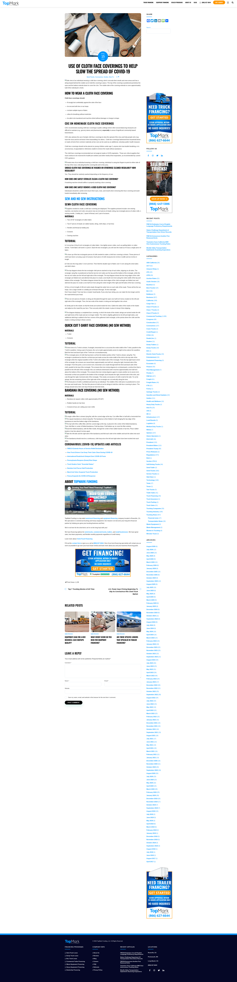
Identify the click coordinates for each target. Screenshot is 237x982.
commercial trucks (100, 532)
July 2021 (149, 738)
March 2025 (150, 600)
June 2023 (150, 666)
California (149, 300)
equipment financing (110, 518)
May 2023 (149, 669)
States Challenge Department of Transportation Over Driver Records (159, 231)
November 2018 (151, 839)
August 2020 (150, 773)
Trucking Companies (153, 508)
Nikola (148, 430)
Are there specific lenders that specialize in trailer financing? (127, 640)
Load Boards (151, 420)
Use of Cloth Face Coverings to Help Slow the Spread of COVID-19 (102, 68)
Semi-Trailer (150, 467)
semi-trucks (89, 532)
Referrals (96, 967)
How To (111, 77)
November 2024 (151, 612)
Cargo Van (150, 303)
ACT (148, 266)
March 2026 (150, 562)
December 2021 (151, 723)
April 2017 (149, 861)
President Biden (152, 445)
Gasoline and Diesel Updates (156, 395)
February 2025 (151, 603)
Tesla (148, 483)
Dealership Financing (73, 970)
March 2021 (150, 751)
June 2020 (150, 779)
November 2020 (151, 764)
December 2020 (151, 761)
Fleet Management (152, 370)
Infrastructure (151, 417)
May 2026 (149, 556)
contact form (76, 543)
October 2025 (151, 578)
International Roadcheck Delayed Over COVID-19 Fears (86, 456)
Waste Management (153, 527)
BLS (148, 291)
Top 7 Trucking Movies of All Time (81, 589)
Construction (151, 322)
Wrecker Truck (151, 534)
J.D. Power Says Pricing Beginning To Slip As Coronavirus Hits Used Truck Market (123, 591)
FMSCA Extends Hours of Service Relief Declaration (85, 448)
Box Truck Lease (71, 958)
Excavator (150, 363)
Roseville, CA (152, 952)
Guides (106, 77)
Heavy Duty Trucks (153, 404)
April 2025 (149, 597)
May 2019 (149, 820)
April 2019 (149, 824)
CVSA (148, 335)
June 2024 (150, 628)
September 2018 (152, 846)
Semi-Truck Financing (84, 539)
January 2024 (151, 644)
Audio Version (151, 281)
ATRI (148, 275)
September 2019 (152, 808)
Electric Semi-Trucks (153, 354)
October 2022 (151, 691)
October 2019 (151, 805)
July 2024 (149, 625)
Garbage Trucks (152, 392)
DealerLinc (150, 338)
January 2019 (151, 833)
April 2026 (149, 559)
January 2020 (151, 795)
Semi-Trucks (91, 77)
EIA (147, 351)
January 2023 (151, 682)
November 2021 (151, 726)
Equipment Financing (162, 2)
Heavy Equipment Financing (75, 967)
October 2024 (151, 616)
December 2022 (151, 685)
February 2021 (151, 754)
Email (106, 681)
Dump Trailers (151, 344)
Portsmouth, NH (153, 957)
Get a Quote (219, 2)
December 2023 (151, 647)
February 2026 (151, 565)
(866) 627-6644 (206, 2)
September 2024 (152, 619)
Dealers (149, 341)
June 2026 (150, 553)
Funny (148, 389)
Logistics (149, 423)
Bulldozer (149, 294)
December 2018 (151, 836)
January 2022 (151, 720)
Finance (149, 366)
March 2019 (150, 827)
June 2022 (150, 704)
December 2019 (151, 798)
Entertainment (151, 357)
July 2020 (149, 776)
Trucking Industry (152, 511)
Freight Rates (151, 382)
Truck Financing (148, 2)
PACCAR (149, 439)
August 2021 (150, 735)
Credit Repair (151, 332)
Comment (68, 662)
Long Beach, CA (153, 961)
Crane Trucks (151, 329)
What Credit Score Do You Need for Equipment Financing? (101, 640)
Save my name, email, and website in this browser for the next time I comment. (92, 697)
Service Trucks (151, 474)
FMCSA (149, 376)
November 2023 (151, 650)
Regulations (150, 455)
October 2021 (151, 729)
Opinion (149, 433)
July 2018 (149, 852)
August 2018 (150, 849)
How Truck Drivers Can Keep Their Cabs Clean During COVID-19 (89, 452)
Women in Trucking (153, 530)
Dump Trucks (151, 348)
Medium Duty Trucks (153, 426)
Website (67, 688)
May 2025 (149, 594)
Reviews (96, 955)
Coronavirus (99, 77)
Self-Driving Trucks (153, 464)
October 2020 (151, 767)
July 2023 (149, 663)
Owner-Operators (152, 436)
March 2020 (150, 789)
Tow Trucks (150, 489)
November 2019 (151, 802)
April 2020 (149, 786)
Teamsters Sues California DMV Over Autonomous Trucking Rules (158, 243)
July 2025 (149, 587)
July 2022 (149, 701)
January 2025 (151, 606)
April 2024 (149, 634)
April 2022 (149, 710)
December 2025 (151, 571)
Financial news (153, 518)
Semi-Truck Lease (72, 953)
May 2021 (149, 745)
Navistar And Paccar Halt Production (80, 468)
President (149, 442)
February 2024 (151, 641)
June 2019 (150, 817)
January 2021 (151, 757)
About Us (188, 2)
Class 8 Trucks (151, 313)
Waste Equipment (152, 524)
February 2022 (151, 716)
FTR (147, 385)
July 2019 (149, 814)
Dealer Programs (177, 2)
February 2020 (151, 792)
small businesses (122, 532)
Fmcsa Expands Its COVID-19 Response (81, 476)
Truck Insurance (152, 499)
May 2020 (149, 783)
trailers (109, 532)
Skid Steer (150, 477)
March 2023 (150, 675)
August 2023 (150, 660)
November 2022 (151, 688)
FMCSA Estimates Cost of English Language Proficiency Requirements (159, 225)
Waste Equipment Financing (75, 964)
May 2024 (149, 631)
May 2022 (149, 707)
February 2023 (151, 679)
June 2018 (150, 855)
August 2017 (150, 858)
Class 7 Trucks (151, 310)
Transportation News (155, 521)
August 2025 (150, 584)
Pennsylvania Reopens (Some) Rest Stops (82, 460)
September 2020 (152, 770)
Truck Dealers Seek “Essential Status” (80, 464)
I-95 (147, 411)
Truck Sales (150, 505)
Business (149, 297)
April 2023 (149, 672)
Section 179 (150, 461)
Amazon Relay (151, 269)
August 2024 (150, 622)
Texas (148, 486)
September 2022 (152, 694)
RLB (148, 458)
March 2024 (150, 638)
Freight (148, 379)
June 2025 (150, 590)
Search (148, 27)
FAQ (94, 964)
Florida (148, 373)
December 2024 (151, 609)
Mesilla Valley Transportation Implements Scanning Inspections (158, 249)
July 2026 (149, 549)
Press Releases (151, 452)
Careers (95, 961)
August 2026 (150, 546)
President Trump (152, 448)
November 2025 (151, 575)
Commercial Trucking (153, 316)
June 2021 (150, 742)
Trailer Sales (150, 493)
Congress (149, 319)
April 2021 (149, 748)
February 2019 (151, 830)
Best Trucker (150, 288)
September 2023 (152, 657)
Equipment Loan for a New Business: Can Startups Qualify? (75, 640)
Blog (195, 2)
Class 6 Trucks (151, 307)
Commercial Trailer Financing (75, 961)
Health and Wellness (153, 401)
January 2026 (151, 568)
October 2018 (151, 843)
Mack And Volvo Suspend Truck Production (82, 472)
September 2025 (152, 581)
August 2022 (150, 698)
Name (67, 681)
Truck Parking (151, 502)
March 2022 (150, 713)
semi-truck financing (93, 518)
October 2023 (151, 653)
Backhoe (149, 285)
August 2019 (150, 811)
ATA (147, 272)
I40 (147, 414)
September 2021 (152, 732)
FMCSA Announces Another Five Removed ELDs (158, 237)
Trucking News (151, 515)
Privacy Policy (97, 970)
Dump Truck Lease (72, 955)
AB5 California (151, 262)
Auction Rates (151, 278)
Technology (150, 480)
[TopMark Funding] (11, 4)
